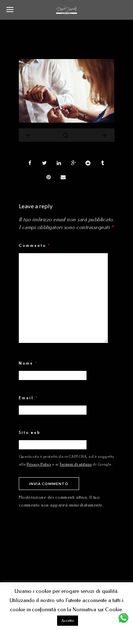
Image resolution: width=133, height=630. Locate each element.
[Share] (30, 163)
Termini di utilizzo (76, 464)
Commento (35, 246)
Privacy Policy (39, 464)
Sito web (29, 433)
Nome (28, 363)
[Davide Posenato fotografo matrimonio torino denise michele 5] (67, 121)
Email (28, 398)
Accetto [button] (67, 620)
